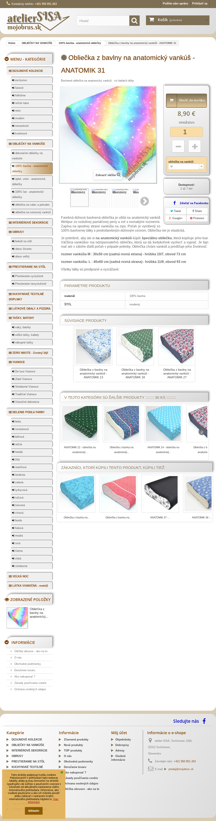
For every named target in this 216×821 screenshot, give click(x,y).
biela (17, 421)
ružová (18, 497)
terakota (19, 474)
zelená (18, 482)
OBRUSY (18, 232)
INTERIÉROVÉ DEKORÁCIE (30, 222)
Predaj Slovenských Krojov (58, 709)
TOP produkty (72, 750)
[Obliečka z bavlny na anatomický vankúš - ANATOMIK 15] (118, 493)
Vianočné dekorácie (26, 401)
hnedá (18, 452)
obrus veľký (22, 256)
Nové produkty (73, 745)
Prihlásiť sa (199, 3)
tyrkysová (20, 490)
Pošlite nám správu (175, 3)
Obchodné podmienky (27, 663)
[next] (201, 432)
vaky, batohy (22, 327)
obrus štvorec (23, 248)
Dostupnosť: (186, 184)
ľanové (18, 87)
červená (19, 505)
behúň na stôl (23, 241)
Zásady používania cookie (30, 682)
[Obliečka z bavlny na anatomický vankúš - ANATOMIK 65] (76, 493)
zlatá (17, 558)
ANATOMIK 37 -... (160, 517)
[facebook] (205, 721)
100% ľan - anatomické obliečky (27, 194)
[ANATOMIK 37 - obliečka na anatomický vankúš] (160, 493)
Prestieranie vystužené (28, 276)
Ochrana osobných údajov (30, 689)
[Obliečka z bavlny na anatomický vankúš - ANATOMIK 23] (121, 423)
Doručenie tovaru (24, 670)
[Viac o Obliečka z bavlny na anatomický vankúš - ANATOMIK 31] (17, 617)
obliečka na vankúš (181, 161)
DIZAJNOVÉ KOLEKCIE (27, 70)
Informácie (23, 642)
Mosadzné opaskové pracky (94, 709)
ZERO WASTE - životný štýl (30, 352)
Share (198, 211)
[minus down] (178, 146)
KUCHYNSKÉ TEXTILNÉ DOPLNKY (26, 296)
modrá (18, 535)
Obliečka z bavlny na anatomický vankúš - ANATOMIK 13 (93, 373)
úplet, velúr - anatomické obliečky (28, 181)
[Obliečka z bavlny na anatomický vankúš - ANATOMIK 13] (93, 346)
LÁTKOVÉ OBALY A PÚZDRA (31, 308)
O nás (18, 657)
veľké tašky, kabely (26, 334)
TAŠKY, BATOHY (23, 318)
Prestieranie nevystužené (30, 283)
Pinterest (198, 218)
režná (18, 444)
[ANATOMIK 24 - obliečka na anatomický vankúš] (163, 423)
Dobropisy (122, 745)
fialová (18, 528)
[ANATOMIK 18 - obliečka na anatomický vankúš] (135, 346)
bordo (18, 520)
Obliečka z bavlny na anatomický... (39, 612)
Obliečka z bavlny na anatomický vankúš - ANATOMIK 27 (177, 373)
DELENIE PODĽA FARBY (28, 412)
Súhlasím (33, 810)
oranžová (20, 467)
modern (19, 118)
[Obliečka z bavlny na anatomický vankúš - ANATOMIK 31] (79, 197)
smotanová (21, 429)
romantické (21, 125)
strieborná (20, 566)
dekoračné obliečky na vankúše (27, 156)
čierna (18, 550)
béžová (19, 436)
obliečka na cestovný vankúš (32, 212)
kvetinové (20, 133)
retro (17, 110)
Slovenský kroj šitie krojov (24, 709)
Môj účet (119, 732)
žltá (17, 459)
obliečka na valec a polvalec (32, 204)
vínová (18, 512)
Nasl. (145, 201)
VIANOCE (18, 362)
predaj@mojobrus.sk (181, 769)
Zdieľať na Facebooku (194, 203)
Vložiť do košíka (192, 100)
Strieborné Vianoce (26, 386)
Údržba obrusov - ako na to (30, 651)
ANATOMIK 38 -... (202, 517)
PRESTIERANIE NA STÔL (29, 266)
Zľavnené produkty (75, 739)
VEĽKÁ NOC (20, 576)
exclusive (20, 80)
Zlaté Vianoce (23, 379)
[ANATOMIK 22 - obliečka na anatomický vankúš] (80, 423)
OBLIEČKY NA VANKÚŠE (28, 143)
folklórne (20, 95)
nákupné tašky (23, 342)
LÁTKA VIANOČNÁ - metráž (30, 585)
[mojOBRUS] (38, 21)
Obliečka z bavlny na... (76, 517)
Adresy (119, 750)
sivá (17, 543)
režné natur (21, 103)
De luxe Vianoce (24, 371)
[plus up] (195, 146)
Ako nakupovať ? (24, 676)
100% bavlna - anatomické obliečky (30, 168)
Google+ (177, 218)
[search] (134, 20)
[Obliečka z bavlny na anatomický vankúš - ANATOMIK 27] (177, 346)
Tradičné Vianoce (25, 394)
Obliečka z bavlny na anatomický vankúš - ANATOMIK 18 (135, 373)
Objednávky (123, 739)
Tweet (177, 211)
